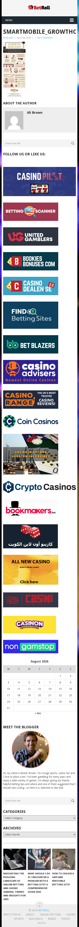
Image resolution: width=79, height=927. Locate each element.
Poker (65, 918)
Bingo (52, 918)
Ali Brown (8, 37)
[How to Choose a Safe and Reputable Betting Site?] (63, 859)
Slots (42, 922)
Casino (71, 914)
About (30, 914)
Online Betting (50, 914)
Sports (19, 918)
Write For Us (12, 914)
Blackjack (36, 918)
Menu (8, 20)
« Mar (38, 713)
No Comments (45, 37)
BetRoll (43, 910)
